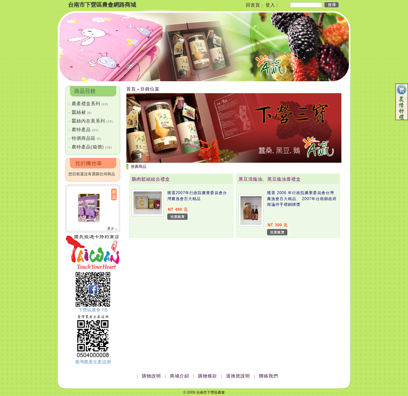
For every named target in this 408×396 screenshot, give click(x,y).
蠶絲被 (80, 112)
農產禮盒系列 (88, 103)
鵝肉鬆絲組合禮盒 (151, 179)
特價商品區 (85, 138)
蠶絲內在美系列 (91, 120)
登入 (270, 4)
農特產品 (84, 129)
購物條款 (207, 375)
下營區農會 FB (93, 309)
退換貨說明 (238, 375)
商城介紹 (179, 375)
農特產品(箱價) (90, 146)
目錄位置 (149, 88)
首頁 (131, 88)
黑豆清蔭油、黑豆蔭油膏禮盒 (270, 179)
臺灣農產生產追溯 (93, 361)
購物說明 (151, 375)
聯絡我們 (268, 375)
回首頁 (253, 4)
